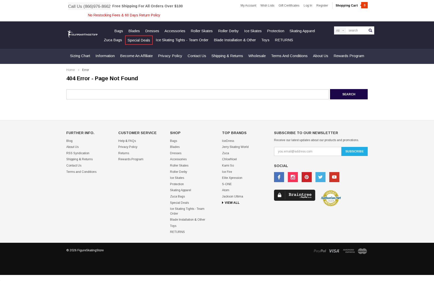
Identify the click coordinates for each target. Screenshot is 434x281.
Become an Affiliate (136, 56)
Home (70, 70)
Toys (265, 40)
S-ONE (227, 184)
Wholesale (257, 56)
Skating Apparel (302, 31)
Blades (134, 31)
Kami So (228, 165)
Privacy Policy (170, 56)
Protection (275, 31)
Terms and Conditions (289, 56)
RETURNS (284, 40)
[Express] (349, 251)
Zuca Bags (113, 40)
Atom (225, 190)
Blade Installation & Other (235, 40)
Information (105, 56)
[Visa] (334, 251)
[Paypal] (319, 251)
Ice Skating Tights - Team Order (182, 40)
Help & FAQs (127, 141)
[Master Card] (362, 251)
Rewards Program (349, 56)
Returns (123, 153)
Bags (118, 31)
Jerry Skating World (235, 147)
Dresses (152, 31)
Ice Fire (227, 172)
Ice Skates (253, 31)
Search (370, 30)
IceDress (228, 141)
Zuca (225, 153)
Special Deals (139, 40)
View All (232, 203)
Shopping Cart (350, 5)
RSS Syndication (77, 153)
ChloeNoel (229, 159)
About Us (320, 56)
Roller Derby (228, 31)
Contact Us (197, 56)
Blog (69, 141)
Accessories (175, 31)
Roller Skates (202, 31)
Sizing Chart (80, 56)
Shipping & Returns (227, 56)
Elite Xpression (232, 178)
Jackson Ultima (232, 196)
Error (85, 70)
